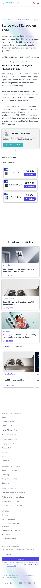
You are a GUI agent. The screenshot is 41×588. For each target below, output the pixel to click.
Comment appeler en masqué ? (14, 493)
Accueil (4, 20)
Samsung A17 (7, 417)
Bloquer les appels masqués (13, 501)
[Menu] (38, 3)
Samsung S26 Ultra (9, 470)
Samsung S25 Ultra (9, 479)
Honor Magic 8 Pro (9, 430)
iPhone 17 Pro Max (9, 444)
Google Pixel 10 (8, 426)
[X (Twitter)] (25, 583)
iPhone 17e (6, 456)
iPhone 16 (5, 461)
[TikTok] (16, 583)
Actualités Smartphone (23, 20)
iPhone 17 (5, 452)
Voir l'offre (30, 174)
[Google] (7, 583)
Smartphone (11, 20)
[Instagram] (30, 583)
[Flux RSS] (34, 583)
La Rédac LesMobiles (9, 57)
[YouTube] (20, 583)
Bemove (15, 578)
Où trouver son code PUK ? (12, 505)
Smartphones (8, 152)
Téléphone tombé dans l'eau (13, 497)
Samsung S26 (7, 475)
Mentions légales (8, 519)
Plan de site (6, 534)
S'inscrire (20, 559)
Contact (5, 515)
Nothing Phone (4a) (9, 434)
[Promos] (33, 3)
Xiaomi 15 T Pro (8, 421)
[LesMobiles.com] (10, 2)
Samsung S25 (7, 483)
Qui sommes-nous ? (9, 539)
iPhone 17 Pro (7, 448)
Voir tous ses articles (13, 145)
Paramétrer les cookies (11, 530)
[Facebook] (11, 583)
